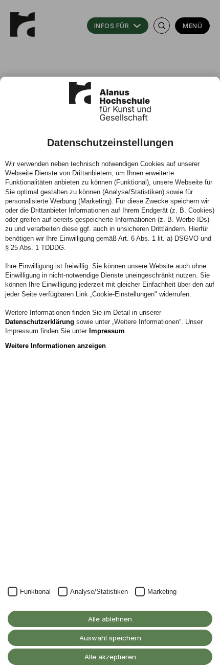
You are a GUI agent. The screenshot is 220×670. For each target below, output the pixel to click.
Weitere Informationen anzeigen (55, 346)
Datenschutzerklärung (39, 322)
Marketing (162, 591)
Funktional (35, 591)
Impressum (107, 331)
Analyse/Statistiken (99, 591)
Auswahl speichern (110, 638)
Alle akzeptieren (110, 657)
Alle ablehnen (110, 619)
